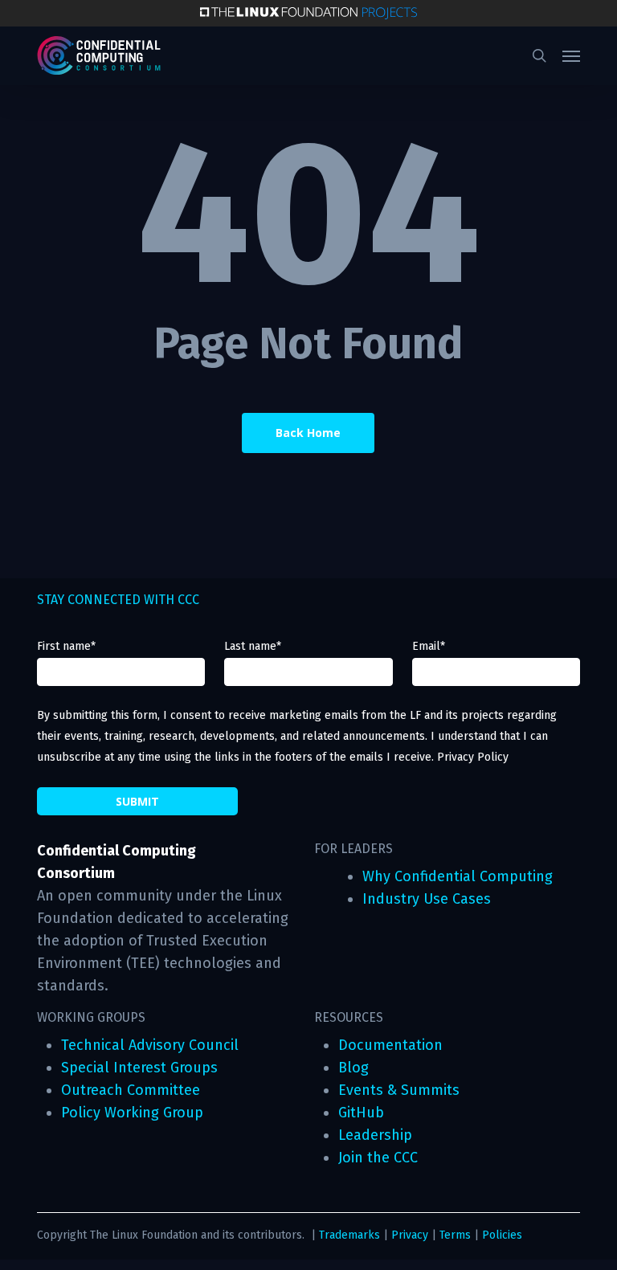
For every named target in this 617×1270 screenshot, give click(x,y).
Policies (502, 1235)
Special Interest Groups (139, 1067)
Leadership (375, 1135)
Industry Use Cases (426, 899)
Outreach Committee (130, 1090)
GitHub (361, 1112)
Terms (455, 1235)
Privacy (409, 1235)
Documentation (390, 1045)
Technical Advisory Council (150, 1045)
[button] (571, 55)
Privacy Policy (473, 757)
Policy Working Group (132, 1112)
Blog (353, 1067)
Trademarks (349, 1235)
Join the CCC (378, 1157)
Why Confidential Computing (457, 876)
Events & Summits (399, 1090)
